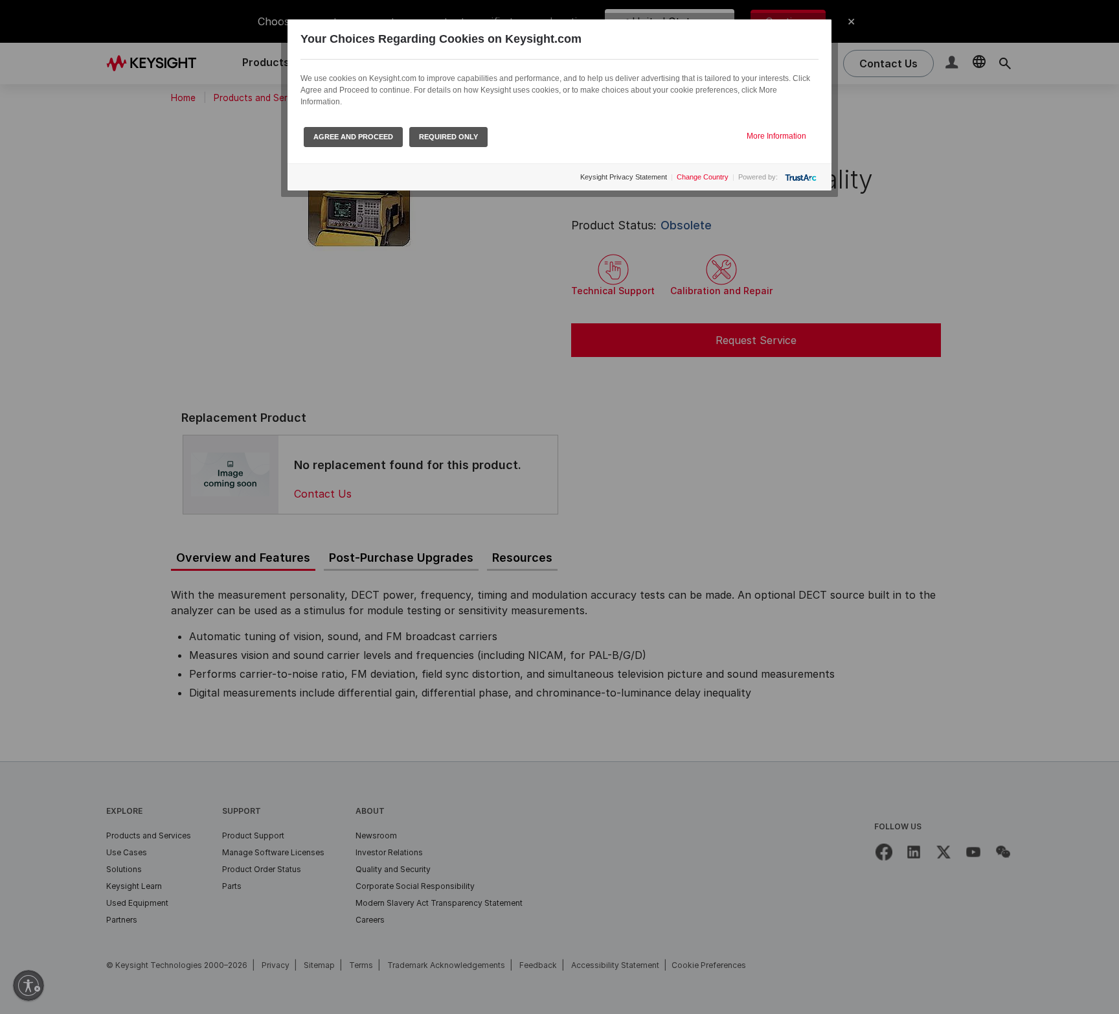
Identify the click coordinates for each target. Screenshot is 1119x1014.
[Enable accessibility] (28, 985)
